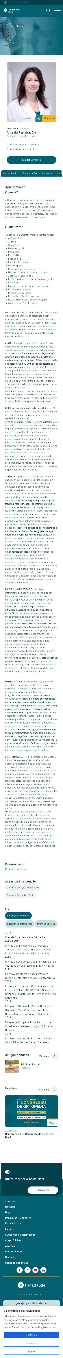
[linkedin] (43, 1270)
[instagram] (27, 1270)
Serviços (10, 1257)
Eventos (9, 1229)
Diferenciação (29, 173)
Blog (7, 1212)
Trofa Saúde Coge (29, 1294)
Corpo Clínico (13, 1240)
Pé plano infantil (30, 1064)
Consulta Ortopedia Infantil (20, 149)
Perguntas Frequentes (18, 1218)
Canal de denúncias (16, 1262)
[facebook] (20, 1270)
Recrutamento (13, 1251)
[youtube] (35, 1270)
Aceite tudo (31, 1335)
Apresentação (10, 173)
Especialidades (14, 1223)
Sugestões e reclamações (20, 1234)
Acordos (10, 1246)
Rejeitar (31, 1351)
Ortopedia (24, 128)
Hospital (10, 1206)
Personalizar (32, 1343)
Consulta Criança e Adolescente (23, 144)
